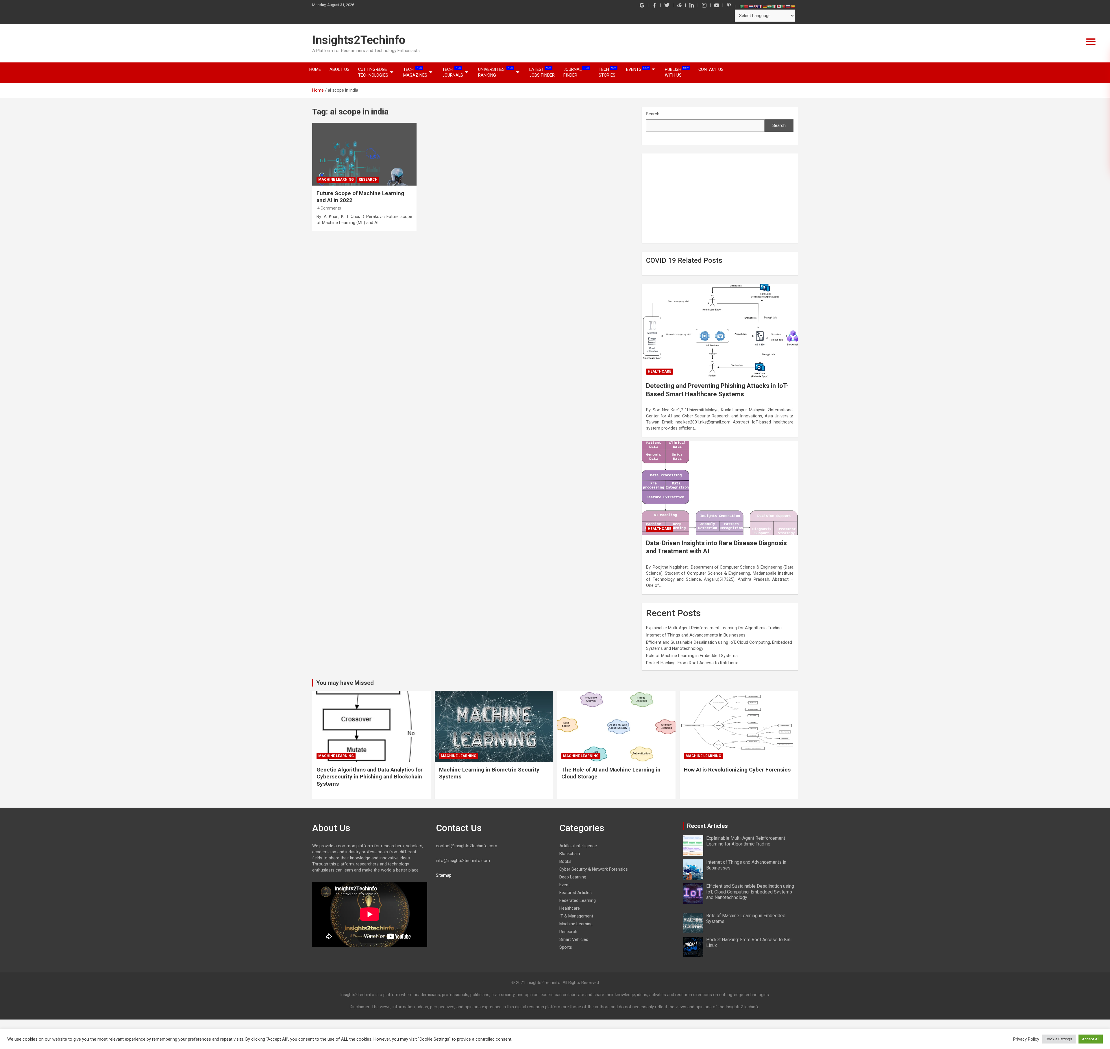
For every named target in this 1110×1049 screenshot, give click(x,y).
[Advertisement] (719, 198)
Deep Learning (572, 877)
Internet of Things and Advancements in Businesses (695, 635)
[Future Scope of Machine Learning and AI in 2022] (364, 154)
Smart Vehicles (573, 939)
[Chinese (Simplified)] (746, 6)
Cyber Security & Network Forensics (593, 869)
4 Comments (329, 208)
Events (637, 69)
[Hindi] (769, 6)
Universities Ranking (495, 72)
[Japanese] (778, 6)
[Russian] (788, 6)
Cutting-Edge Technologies (373, 72)
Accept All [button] (1090, 1039)
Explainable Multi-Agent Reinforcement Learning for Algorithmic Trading (714, 627)
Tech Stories (607, 72)
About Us (339, 69)
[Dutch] (751, 6)
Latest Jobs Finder (542, 72)
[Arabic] (741, 6)
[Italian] (774, 6)
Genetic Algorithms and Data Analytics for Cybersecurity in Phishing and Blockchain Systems (370, 776)
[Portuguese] (783, 6)
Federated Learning (577, 900)
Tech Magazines (415, 72)
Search (652, 113)
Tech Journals (452, 72)
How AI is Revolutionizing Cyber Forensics (737, 769)
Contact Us (711, 69)
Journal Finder (576, 72)
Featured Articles (575, 892)
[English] (755, 6)
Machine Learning (336, 179)
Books (565, 861)
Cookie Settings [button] (1059, 1039)
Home (315, 69)
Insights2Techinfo (358, 40)
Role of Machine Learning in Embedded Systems (692, 655)
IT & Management (576, 916)
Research (368, 179)
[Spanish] (792, 6)
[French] (760, 6)
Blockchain (569, 853)
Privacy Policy (1026, 1039)
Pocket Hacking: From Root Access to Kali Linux (692, 662)
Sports (565, 947)
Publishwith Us (677, 72)
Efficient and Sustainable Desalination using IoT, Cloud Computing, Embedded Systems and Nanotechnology (750, 891)
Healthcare (659, 371)
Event (564, 884)
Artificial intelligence (578, 845)
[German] (765, 6)
